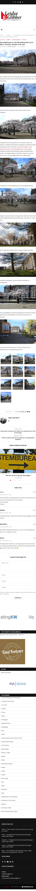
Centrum (3, 708)
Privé (2, 782)
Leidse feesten (5, 745)
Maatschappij (5, 749)
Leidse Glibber (6, 886)
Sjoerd (3, 829)
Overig (3, 771)
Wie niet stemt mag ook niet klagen (18, 475)
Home (1, 35)
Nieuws (3, 767)
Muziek (3, 756)
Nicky (3, 834)
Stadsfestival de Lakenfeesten (9, 797)
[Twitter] (15, 2)
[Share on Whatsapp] (25, 411)
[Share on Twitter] (20, 411)
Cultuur (8, 35)
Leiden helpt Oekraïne (7, 741)
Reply (34, 492)
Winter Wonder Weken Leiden (9, 811)
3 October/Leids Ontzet (7, 701)
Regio (2, 786)
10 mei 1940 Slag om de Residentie (10, 697)
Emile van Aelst (11, 46)
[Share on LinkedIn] (23, 411)
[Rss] (22, 2)
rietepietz (3, 524)
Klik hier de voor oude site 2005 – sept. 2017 (12, 634)
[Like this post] (17, 411)
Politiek (3, 774)
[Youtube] (20, 2)
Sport (2, 793)
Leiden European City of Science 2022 (11, 738)
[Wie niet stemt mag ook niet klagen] (18, 461)
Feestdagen (4, 719)
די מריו (2, 492)
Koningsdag (4, 727)
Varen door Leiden (6, 808)
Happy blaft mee (5, 723)
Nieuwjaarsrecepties (6, 763)
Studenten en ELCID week (8, 800)
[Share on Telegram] (27, 411)
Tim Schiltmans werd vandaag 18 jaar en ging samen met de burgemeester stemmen (16, 851)
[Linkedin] (17, 2)
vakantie (3, 804)
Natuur (3, 760)
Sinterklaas (4, 789)
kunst (2, 730)
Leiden (3, 734)
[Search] (34, 29)
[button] (1, 464)
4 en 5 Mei (4, 705)
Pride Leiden (4, 778)
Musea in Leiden (5, 752)
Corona (3, 712)
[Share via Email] (29, 411)
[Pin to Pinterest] (22, 411)
